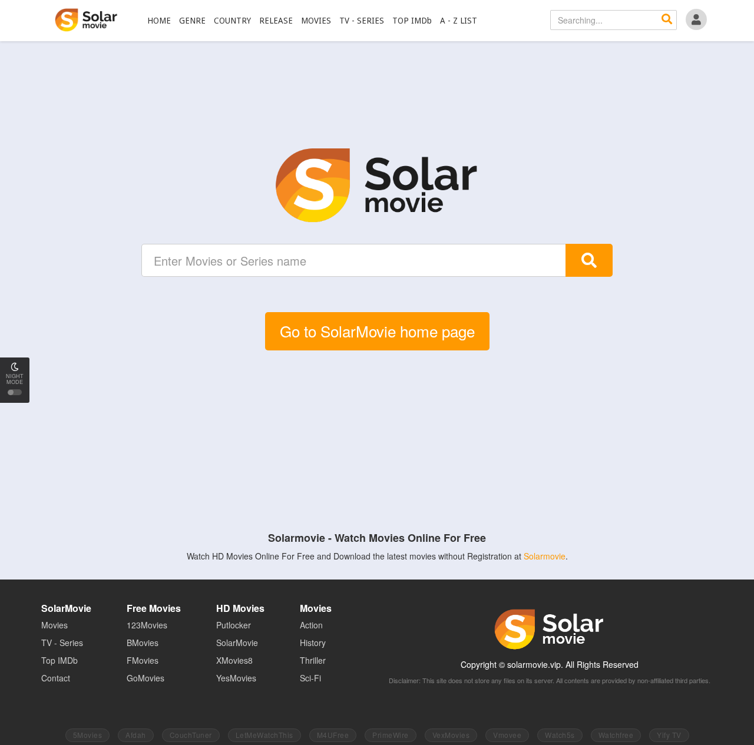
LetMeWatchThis (264, 735)
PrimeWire (390, 735)
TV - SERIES (361, 20)
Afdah (135, 735)
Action (311, 625)
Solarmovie (545, 556)
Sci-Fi (310, 678)
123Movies (147, 625)
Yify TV (669, 735)
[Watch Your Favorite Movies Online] (377, 185)
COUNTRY (232, 20)
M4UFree (333, 735)
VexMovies (451, 735)
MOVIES (316, 20)
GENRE (192, 20)
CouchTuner (191, 735)
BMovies (142, 642)
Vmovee (507, 735)
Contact (55, 678)
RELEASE (276, 20)
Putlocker (233, 625)
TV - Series (62, 642)
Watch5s (560, 735)
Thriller (313, 660)
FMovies (142, 660)
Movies (54, 625)
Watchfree (616, 735)
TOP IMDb (412, 20)
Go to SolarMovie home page (377, 331)
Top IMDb (59, 660)
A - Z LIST (458, 20)
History (313, 642)
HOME (159, 20)
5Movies (87, 735)
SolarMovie (86, 20)
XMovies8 (234, 660)
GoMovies (145, 678)
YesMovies (236, 678)
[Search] (667, 20)
